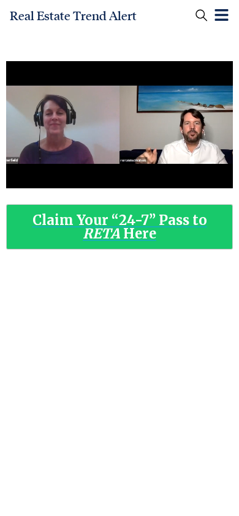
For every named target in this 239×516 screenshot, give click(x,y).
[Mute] (174, 179)
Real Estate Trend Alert (73, 16)
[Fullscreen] (221, 179)
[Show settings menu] (198, 179)
